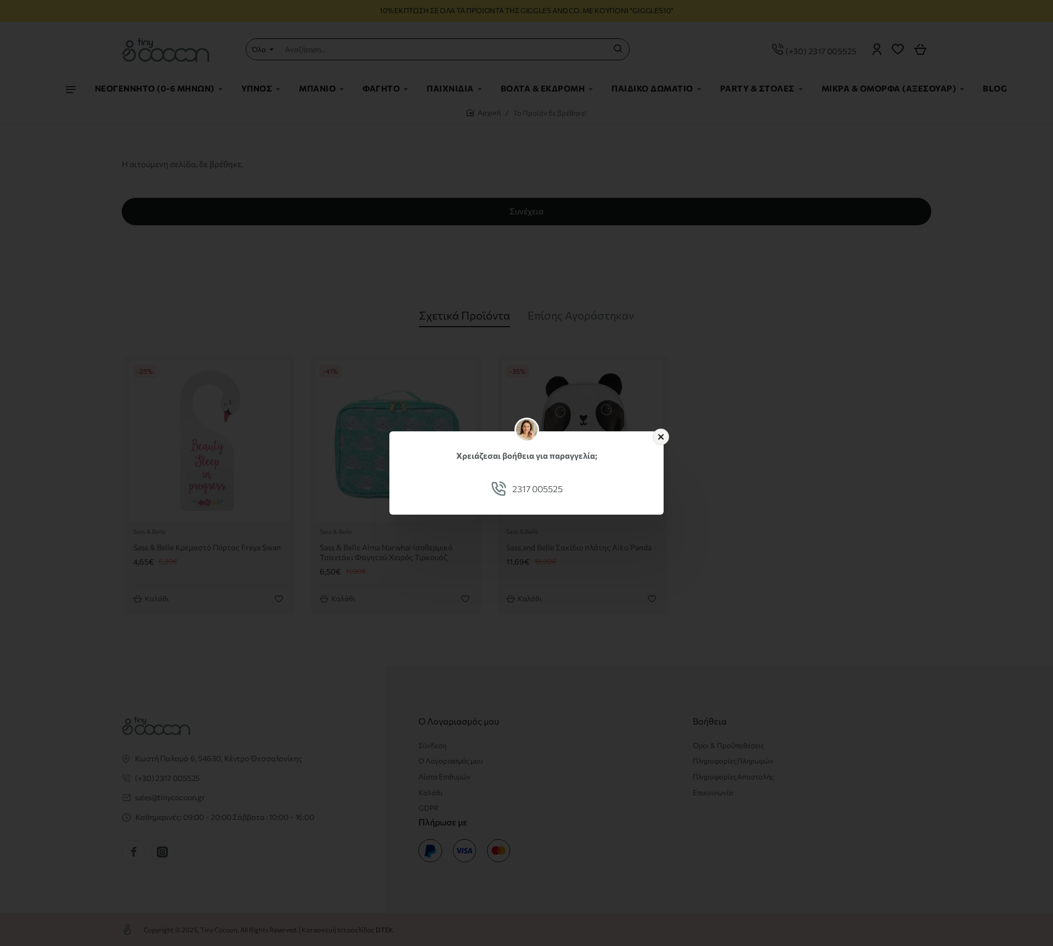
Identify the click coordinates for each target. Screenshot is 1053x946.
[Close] (661, 437)
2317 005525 (537, 488)
